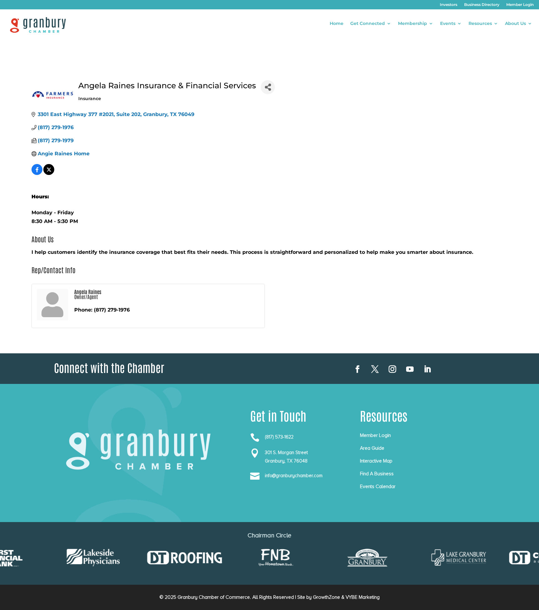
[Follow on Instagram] (392, 369)
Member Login (520, 4)
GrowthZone (326, 597)
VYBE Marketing (363, 597)
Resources (480, 23)
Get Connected (367, 23)
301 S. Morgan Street (286, 452)
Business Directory (481, 4)
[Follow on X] (374, 369)
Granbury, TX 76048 (286, 461)
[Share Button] (268, 87)
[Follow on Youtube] (409, 369)
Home (336, 23)
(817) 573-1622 (279, 437)
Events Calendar (378, 486)
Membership (412, 23)
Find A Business (377, 474)
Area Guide (372, 448)
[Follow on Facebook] (357, 369)
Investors (448, 4)
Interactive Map (376, 461)
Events (447, 23)
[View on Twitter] (48, 173)
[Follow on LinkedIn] (427, 369)
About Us (515, 23)
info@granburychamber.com (294, 475)
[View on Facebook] (37, 173)
